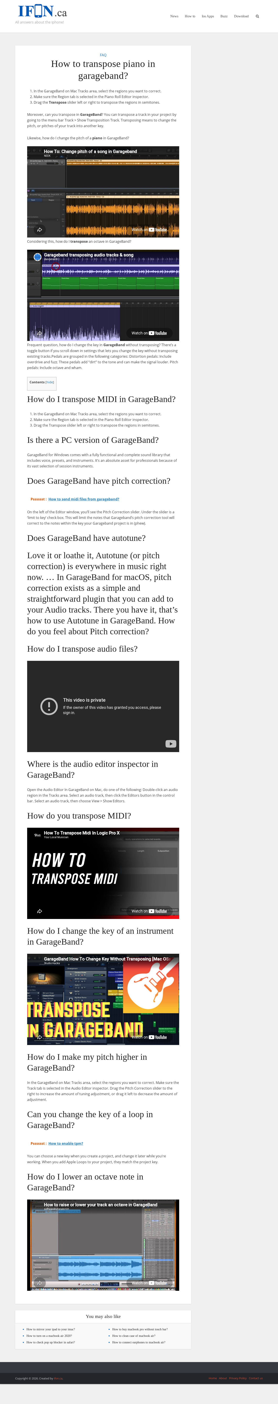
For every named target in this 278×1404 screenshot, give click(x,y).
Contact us (256, 1378)
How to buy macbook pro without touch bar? (140, 1329)
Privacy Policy (238, 1378)
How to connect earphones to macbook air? (138, 1342)
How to (190, 16)
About (223, 1378)
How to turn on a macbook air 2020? (49, 1336)
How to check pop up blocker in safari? (50, 1342)
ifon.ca (58, 1378)
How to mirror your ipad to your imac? (50, 1329)
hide (49, 382)
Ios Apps (208, 16)
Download (241, 16)
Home (213, 1378)
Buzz (224, 16)
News (174, 16)
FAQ (103, 55)
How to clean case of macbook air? (133, 1336)
